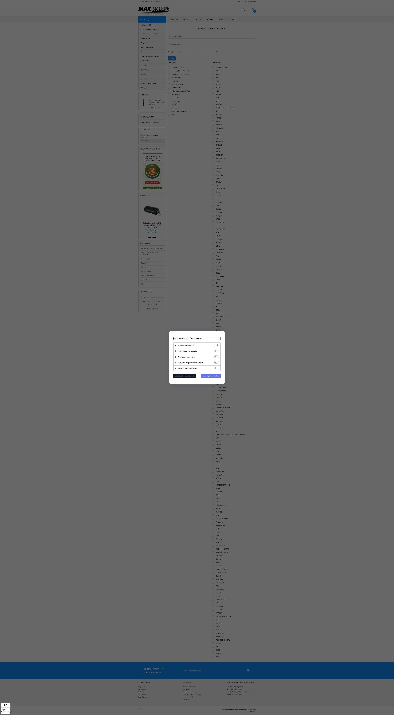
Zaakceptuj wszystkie (211, 376)
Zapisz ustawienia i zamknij (184, 376)
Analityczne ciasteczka (186, 357)
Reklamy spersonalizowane (187, 368)
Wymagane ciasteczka (186, 345)
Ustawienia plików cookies (187, 338)
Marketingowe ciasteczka (187, 351)
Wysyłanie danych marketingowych (190, 363)
